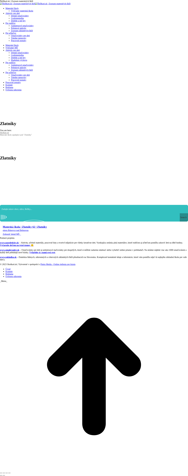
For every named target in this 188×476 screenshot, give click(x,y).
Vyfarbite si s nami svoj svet (42, 252)
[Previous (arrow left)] (1, 475)
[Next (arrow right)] (4, 475)
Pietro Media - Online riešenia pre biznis (57, 264)
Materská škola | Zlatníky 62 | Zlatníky (25, 226)
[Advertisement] (94, 183)
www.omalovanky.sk (9, 250)
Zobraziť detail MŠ (11, 234)
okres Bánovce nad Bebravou (15, 230)
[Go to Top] (94, 470)
